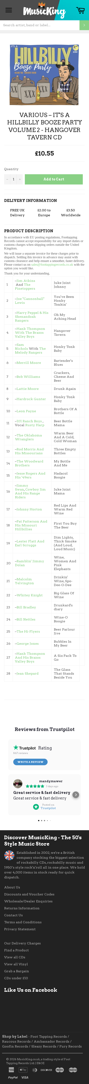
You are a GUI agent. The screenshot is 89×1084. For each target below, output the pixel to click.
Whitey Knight (30, 595)
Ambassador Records (51, 1041)
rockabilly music (61, 862)
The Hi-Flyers (28, 631)
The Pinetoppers (25, 286)
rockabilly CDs (33, 862)
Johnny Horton (29, 509)
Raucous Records (16, 1041)
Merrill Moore (29, 363)
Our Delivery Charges (22, 943)
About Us (12, 887)
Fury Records (70, 1046)
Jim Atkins (26, 281)
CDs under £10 (16, 978)
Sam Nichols (21, 347)
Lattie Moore (28, 389)
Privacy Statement (20, 929)
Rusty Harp (34, 425)
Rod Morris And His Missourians (29, 451)
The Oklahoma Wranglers (28, 437)
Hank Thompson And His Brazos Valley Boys (30, 657)
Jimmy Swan (21, 487)
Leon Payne (26, 411)
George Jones (28, 644)
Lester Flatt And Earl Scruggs (29, 543)
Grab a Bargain (16, 971)
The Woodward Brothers (29, 463)
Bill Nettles (26, 619)
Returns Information (22, 908)
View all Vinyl (16, 964)
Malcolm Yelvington (24, 581)
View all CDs (14, 957)
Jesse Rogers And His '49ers (30, 475)
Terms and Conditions (23, 922)
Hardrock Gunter (31, 399)
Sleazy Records (43, 1046)
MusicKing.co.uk (28, 1059)
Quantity (11, 169)
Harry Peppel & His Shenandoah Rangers (31, 316)
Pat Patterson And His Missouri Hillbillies (31, 525)
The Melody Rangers (30, 350)
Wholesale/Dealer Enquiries (28, 901)
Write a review (30, 761)
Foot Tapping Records (48, 1036)
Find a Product (16, 950)
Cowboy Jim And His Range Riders (30, 493)
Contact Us (13, 915)
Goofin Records (15, 1046)
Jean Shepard (27, 673)
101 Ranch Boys (29, 421)
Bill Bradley (26, 607)
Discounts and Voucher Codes (29, 894)
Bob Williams (29, 377)
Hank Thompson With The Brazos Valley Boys (30, 332)
